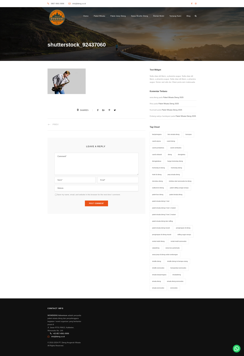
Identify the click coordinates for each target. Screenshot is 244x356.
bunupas (189, 134)
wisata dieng (156, 281)
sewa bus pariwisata (172, 248)
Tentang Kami (175, 16)
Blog (188, 16)
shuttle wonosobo (158, 268)
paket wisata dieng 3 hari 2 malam (164, 214)
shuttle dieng (156, 261)
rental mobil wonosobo (178, 241)
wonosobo (174, 288)
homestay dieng (176, 168)
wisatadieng (176, 275)
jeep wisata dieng (174, 174)
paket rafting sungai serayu (179, 188)
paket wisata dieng (175, 194)
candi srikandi (157, 154)
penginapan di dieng (183, 228)
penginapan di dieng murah (161, 234)
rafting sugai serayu (184, 234)
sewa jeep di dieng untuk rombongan (165, 254)
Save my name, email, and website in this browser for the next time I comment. (88, 195)
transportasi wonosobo (178, 268)
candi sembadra (175, 148)
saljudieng (155, 248)
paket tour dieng (157, 194)
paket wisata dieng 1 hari (160, 201)
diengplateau (156, 161)
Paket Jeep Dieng (118, 16)
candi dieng (171, 141)
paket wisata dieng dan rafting (162, 221)
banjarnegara (157, 134)
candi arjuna (156, 141)
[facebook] (191, 4)
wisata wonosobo (158, 288)
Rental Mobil (158, 16)
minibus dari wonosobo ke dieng (180, 181)
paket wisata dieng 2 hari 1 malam (164, 208)
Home (85, 16)
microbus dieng (157, 181)
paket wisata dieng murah (161, 228)
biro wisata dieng (173, 134)
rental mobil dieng (158, 241)
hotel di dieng (157, 174)
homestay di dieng (158, 168)
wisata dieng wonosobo (175, 281)
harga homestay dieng (175, 161)
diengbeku (181, 154)
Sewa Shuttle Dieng (139, 16)
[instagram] (195, 4)
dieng (170, 154)
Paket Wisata (99, 16)
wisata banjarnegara (159, 275)
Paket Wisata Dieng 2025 (173, 97)
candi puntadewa (158, 148)
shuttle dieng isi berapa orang (177, 261)
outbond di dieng (158, 188)
